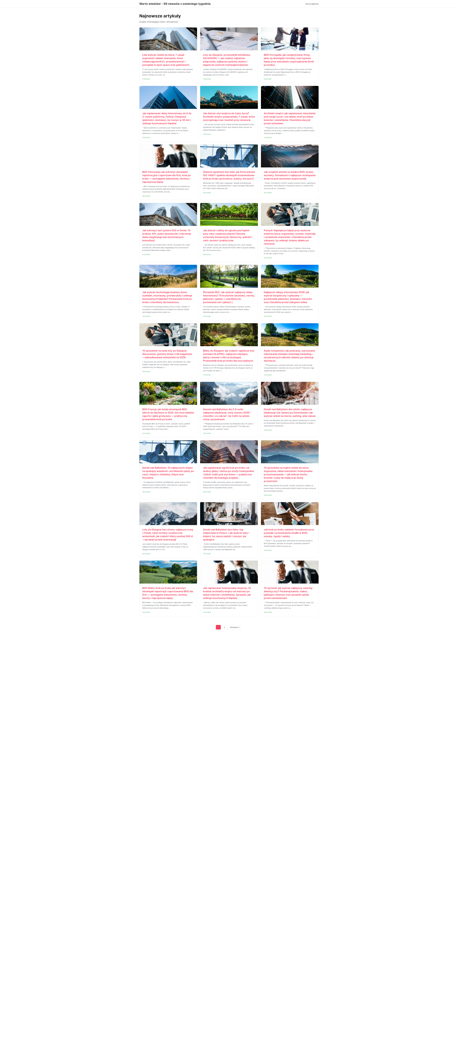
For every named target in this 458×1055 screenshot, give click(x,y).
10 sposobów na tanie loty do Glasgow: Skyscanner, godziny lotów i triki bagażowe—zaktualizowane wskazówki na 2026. (167, 354)
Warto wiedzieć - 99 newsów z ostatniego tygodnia (175, 3)
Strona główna (312, 4)
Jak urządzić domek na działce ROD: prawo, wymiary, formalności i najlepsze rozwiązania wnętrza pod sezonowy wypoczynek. (289, 175)
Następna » (235, 627)
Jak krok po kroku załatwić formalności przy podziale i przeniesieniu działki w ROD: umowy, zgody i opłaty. (289, 533)
